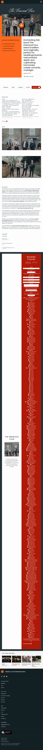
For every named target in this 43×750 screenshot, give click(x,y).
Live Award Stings (31, 470)
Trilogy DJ (32, 623)
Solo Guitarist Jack (31, 564)
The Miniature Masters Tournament (31, 615)
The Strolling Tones (32, 617)
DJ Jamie (32, 380)
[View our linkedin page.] (9, 676)
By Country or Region (5, 695)
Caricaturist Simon (31, 341)
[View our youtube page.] (6, 676)
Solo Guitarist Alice (31, 563)
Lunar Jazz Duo (32, 478)
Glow (32, 420)
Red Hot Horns (32, 531)
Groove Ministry (31, 423)
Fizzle (32, 408)
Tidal (32, 621)
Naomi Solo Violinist (32, 498)
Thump (31, 620)
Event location (31, 276)
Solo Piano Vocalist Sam (31, 569)
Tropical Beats (32, 625)
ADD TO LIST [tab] (34, 262)
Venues (2, 687)
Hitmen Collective (31, 447)
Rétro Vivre (31, 533)
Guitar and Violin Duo (31, 428)
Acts (2, 685)
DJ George (31, 378)
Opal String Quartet (32, 503)
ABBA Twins (31, 307)
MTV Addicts (31, 496)
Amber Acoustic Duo (31, 319)
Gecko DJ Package (32, 417)
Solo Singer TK (32, 585)
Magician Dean (32, 482)
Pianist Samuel (32, 517)
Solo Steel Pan (32, 587)
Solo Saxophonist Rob (31, 579)
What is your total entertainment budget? (31, 292)
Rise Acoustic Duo (31, 536)
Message (31, 283)
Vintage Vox (31, 630)
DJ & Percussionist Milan (32, 368)
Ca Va (31, 335)
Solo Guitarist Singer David (31, 567)
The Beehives (31, 605)
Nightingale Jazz (31, 501)
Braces (31, 329)
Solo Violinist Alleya (32, 588)
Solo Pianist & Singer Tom (31, 568)
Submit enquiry (26, 643)
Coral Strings (31, 359)
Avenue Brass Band (32, 324)
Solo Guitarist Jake (31, 566)
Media (13, 87)
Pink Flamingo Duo (31, 522)
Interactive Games (32, 455)
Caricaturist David (31, 339)
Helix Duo (31, 443)
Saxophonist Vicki (31, 547)
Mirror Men (31, 493)
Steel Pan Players (31, 595)
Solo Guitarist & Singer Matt (31, 561)
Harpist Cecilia (32, 433)
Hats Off (31, 439)
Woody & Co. (31, 636)
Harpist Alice (31, 430)
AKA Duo (31, 316)
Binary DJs (31, 328)
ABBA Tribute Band (31, 306)
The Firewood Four (31, 608)
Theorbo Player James (31, 618)
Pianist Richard (32, 516)
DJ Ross (31, 389)
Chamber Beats (31, 348)
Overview (28, 87)
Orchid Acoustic (31, 506)
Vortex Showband (31, 631)
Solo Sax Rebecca (31, 573)
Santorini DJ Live (31, 538)
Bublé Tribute (31, 334)
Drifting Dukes (32, 394)
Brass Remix (31, 330)
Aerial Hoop (31, 312)
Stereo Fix (32, 597)
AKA (31, 315)
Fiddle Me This (31, 404)
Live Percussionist (31, 472)
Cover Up (32, 361)
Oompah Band (32, 502)
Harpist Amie (31, 432)
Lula (31, 475)
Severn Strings (32, 549)
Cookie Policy (4, 739)
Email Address (31, 278)
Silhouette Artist (31, 557)
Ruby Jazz (32, 537)
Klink (32, 464)
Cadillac (31, 336)
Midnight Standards (32, 489)
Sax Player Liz (31, 542)
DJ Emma (32, 376)
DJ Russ (31, 390)
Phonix (31, 512)
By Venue (3, 702)
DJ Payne (32, 388)
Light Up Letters (31, 469)
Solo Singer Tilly (31, 583)
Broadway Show (31, 333)
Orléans (31, 508)
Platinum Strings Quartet (32, 524)
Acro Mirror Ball (31, 310)
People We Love (4, 714)
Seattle (31, 548)
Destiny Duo (31, 365)
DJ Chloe (31, 371)
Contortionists (32, 356)
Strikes (31, 600)
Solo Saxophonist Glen (31, 576)
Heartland (32, 440)
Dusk (32, 396)
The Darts (32, 607)
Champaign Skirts (31, 349)
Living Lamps (31, 474)
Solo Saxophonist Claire (31, 574)
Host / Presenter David (31, 449)
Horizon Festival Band (31, 448)
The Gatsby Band (31, 610)
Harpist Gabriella (31, 434)
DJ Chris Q (31, 374)
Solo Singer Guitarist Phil (32, 582)
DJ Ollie (31, 386)
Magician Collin (32, 479)
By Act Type (3, 691)
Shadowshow (31, 551)
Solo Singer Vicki (31, 586)
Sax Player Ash (32, 541)
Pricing (2, 716)
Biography (20, 87)
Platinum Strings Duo (31, 523)
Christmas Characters (31, 351)
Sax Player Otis (32, 544)
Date (31, 271)
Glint (32, 419)
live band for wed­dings (18, 201)
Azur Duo (31, 325)
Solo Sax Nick (31, 571)
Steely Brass (31, 596)
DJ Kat (31, 383)
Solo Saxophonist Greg (31, 577)
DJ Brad (31, 369)
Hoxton (31, 453)
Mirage (31, 492)
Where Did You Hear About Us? (31, 287)
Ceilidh (31, 345)
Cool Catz (32, 358)
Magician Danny (31, 480)
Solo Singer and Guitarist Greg (31, 581)
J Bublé (31, 457)
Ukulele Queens (31, 627)
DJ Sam (31, 391)
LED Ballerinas (31, 468)
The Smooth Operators (31, 616)
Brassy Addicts (32, 331)
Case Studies (3, 708)
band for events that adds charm (20, 225)
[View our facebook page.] (4, 676)
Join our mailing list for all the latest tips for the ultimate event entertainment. (31, 299)
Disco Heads (31, 366)
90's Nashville (31, 304)
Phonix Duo (31, 513)
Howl (32, 452)
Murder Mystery (31, 497)
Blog (2, 706)
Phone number (31, 281)
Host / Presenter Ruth (31, 450)
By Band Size (3, 693)
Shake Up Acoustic (31, 553)
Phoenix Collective (31, 511)
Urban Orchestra (31, 628)
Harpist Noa (31, 437)
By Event (3, 697)
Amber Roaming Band (31, 320)
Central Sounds (31, 346)
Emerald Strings (31, 400)
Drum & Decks (32, 395)
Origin (31, 507)
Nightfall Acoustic (31, 499)
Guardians (32, 424)
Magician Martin (31, 483)
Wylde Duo (31, 637)
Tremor (31, 622)
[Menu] (41, 2)
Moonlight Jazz (32, 494)
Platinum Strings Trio (31, 526)
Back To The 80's (31, 326)
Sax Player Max (32, 543)
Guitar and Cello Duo (31, 425)
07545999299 (4, 722)
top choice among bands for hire (25, 208)
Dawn (31, 363)
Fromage (32, 412)
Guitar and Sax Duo (32, 427)
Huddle (31, 454)
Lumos (31, 477)
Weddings (3, 683)
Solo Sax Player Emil (32, 572)
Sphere (31, 591)
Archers (31, 322)
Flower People (32, 409)
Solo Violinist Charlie (32, 590)
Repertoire (6, 87)
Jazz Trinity (31, 459)
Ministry (31, 490)
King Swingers (31, 463)
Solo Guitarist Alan (31, 562)
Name (31, 267)
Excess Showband (31, 403)
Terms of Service (36, 639)
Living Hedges (31, 473)
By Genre (3, 699)
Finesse (31, 405)
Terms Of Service (5, 741)
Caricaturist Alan (31, 338)
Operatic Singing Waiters (31, 504)
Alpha (31, 317)
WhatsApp (3, 726)
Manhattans (31, 484)
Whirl (32, 632)
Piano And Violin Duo (31, 519)
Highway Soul (31, 445)
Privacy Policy (28, 639)
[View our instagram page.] (1, 676)
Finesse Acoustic (31, 406)
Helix (32, 442)
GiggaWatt (31, 418)
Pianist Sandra (32, 518)
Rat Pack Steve (31, 529)
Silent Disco (31, 556)
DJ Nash (31, 385)
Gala (32, 415)
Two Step (32, 626)
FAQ (2, 712)
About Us (3, 710)
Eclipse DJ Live (32, 398)
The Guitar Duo (32, 612)
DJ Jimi (31, 381)
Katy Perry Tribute (31, 460)
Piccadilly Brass (31, 521)
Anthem (31, 321)
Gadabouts (31, 414)
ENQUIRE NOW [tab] (28, 262)
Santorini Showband (32, 539)
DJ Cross (31, 375)
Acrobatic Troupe (31, 311)
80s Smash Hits (32, 302)
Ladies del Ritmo (31, 467)
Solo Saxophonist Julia (31, 578)
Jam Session (31, 458)
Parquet (31, 509)
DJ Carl (31, 370)
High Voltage (31, 444)
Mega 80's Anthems (32, 488)
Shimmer (31, 554)
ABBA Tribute (31, 305)
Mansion (31, 485)
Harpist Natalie (32, 435)
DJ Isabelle (31, 379)
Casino (31, 344)
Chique (31, 350)
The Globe (31, 611)
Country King (31, 360)
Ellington (31, 399)
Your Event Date (31, 269)
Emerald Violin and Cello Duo (31, 401)
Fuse (32, 413)
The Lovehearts (31, 613)
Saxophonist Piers (31, 546)
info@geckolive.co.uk (5, 724)
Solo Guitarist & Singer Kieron (32, 559)
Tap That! (32, 603)
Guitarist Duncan (31, 429)
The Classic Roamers (31, 606)
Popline (31, 527)
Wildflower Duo (32, 633)
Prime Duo (31, 528)
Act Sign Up (3, 718)
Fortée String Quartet (31, 410)
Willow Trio (31, 635)
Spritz (31, 593)
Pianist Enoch (31, 514)
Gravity (31, 422)
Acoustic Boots (32, 309)
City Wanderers (31, 354)
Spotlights (32, 592)
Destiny (31, 364)
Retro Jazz (31, 532)
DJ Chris (31, 373)
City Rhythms (31, 353)
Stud (32, 601)
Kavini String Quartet (31, 462)
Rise (31, 534)
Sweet (31, 602)
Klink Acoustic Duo (31, 465)
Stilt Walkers (31, 598)
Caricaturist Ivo (31, 340)
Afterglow (32, 314)
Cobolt (31, 355)
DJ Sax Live (31, 393)
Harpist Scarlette (31, 438)
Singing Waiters (31, 558)
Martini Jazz (31, 487)
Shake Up (32, 552)
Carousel (31, 343)
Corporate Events (4, 681)
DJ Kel (31, 384)
